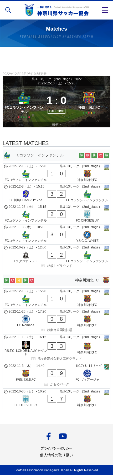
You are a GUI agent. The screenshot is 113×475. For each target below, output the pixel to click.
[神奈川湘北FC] (89, 104)
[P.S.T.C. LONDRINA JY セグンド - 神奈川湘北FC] (56, 348)
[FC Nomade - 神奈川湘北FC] (56, 321)
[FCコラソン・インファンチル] (24, 104)
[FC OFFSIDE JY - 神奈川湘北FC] (56, 399)
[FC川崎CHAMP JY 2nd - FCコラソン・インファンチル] (56, 194)
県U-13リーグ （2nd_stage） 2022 (57, 79)
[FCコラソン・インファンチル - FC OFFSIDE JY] (56, 214)
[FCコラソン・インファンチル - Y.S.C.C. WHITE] (56, 234)
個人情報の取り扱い (56, 455)
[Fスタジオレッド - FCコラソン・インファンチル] (56, 257)
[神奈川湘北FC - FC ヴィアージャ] (56, 375)
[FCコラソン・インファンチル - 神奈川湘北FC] (56, 174)
